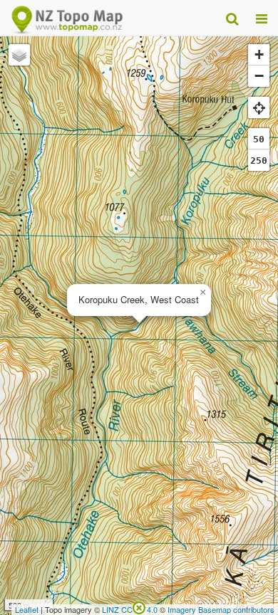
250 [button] (258, 160)
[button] (202, 292)
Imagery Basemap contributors (221, 609)
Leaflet (26, 609)
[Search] (232, 18)
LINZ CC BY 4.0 (130, 609)
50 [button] (258, 139)
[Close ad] (139, 606)
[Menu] (261, 18)
